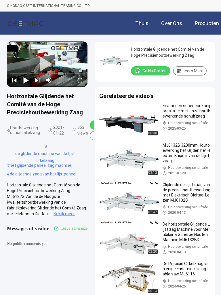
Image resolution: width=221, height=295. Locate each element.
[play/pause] (26, 80)
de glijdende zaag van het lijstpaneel (43, 174)
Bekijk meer (64, 213)
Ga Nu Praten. (154, 71)
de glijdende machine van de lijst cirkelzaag (45, 154)
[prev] (14, 80)
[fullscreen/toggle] (80, 80)
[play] (47, 64)
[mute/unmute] (49, 80)
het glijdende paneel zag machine (40, 165)
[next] (37, 80)
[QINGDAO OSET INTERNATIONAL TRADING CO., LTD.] (25, 23)
